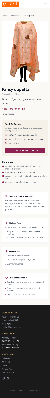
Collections (14, 15)
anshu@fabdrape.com (11, 327)
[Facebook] (8, 378)
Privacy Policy (7, 369)
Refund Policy (8, 372)
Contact (5, 365)
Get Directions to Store (25, 150)
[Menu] (45, 4)
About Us (6, 362)
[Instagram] (3, 378)
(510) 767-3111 (8, 324)
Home (4, 15)
